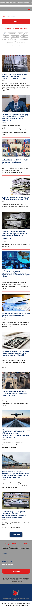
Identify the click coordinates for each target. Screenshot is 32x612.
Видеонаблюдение (15, 36)
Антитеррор (15, 39)
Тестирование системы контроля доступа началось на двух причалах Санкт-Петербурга (15, 393)
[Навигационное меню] (29, 9)
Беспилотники (6, 39)
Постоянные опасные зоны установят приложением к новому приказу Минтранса (16, 315)
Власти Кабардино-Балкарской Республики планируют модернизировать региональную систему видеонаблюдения (14, 514)
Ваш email (4, 553)
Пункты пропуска (10, 42)
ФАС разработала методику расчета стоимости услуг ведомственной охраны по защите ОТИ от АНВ (15, 353)
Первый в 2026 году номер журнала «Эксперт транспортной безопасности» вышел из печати (15, 76)
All (4, 33)
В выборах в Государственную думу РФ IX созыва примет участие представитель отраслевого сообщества (15, 117)
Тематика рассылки (7, 561)
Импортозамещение (24, 39)
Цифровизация (24, 36)
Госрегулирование (12, 33)
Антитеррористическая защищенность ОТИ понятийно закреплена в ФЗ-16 (16, 198)
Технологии (6, 36)
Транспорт (21, 33)
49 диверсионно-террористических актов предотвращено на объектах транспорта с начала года (15, 161)
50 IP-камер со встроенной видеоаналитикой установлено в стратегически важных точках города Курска (16, 274)
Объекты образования (21, 42)
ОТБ (26, 33)
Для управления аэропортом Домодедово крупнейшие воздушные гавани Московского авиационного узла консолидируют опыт (16, 474)
